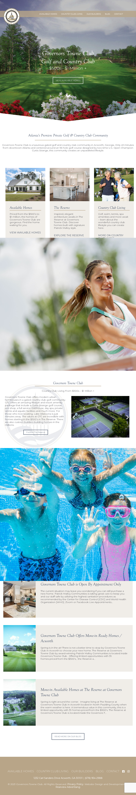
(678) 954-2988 (93, 778)
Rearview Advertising (68, 787)
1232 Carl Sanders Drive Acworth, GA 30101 (58, 778)
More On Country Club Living (110, 237)
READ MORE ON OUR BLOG (68, 736)
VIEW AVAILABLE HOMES (68, 80)
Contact (118, 14)
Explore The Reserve (69, 235)
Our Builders (94, 14)
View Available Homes (25, 232)
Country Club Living (72, 14)
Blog (107, 14)
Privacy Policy (75, 784)
